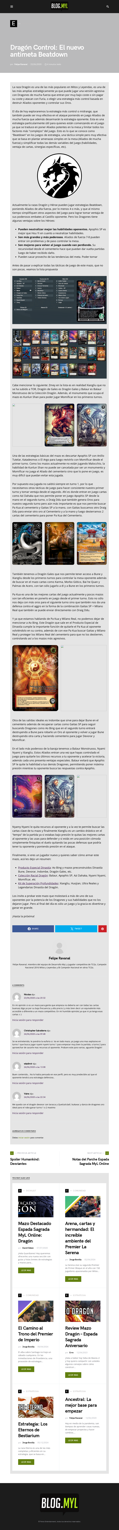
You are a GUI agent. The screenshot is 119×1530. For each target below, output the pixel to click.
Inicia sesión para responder (28, 1020)
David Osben (28, 1248)
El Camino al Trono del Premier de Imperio (35, 1334)
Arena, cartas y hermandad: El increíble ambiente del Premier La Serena (80, 1238)
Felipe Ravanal (20, 64)
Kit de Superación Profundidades (38, 883)
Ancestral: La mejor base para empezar (81, 1405)
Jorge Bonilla (75, 1259)
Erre (71, 1352)
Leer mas (26, 1270)
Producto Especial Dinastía (34, 867)
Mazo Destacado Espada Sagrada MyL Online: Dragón (34, 1232)
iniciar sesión (24, 1137)
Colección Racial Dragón (33, 875)
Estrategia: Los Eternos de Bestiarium (32, 1430)
